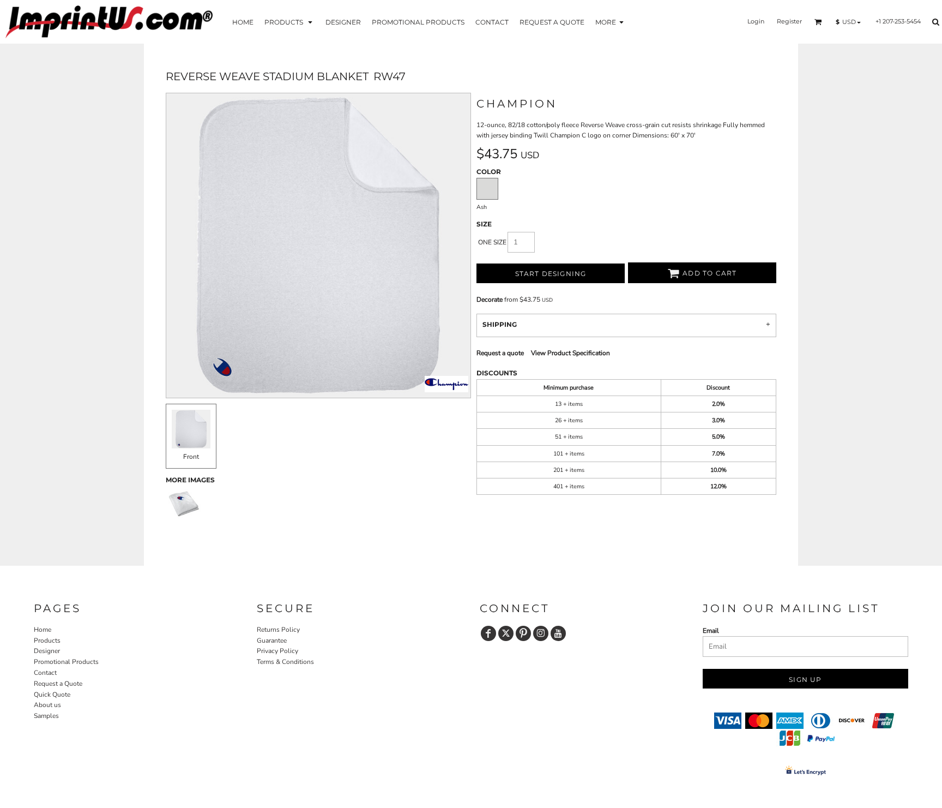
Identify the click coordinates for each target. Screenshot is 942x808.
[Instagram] (540, 633)
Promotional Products (66, 661)
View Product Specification (570, 353)
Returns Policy (278, 629)
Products (47, 640)
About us (47, 705)
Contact (45, 672)
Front (191, 456)
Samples (46, 715)
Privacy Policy (277, 651)
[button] (289, 21)
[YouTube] (558, 633)
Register (789, 21)
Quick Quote (52, 694)
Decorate (489, 299)
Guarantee (272, 640)
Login (755, 21)
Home (42, 629)
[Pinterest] (523, 633)
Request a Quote (58, 683)
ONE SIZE (492, 242)
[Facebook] (488, 633)
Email (711, 630)
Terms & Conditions (285, 661)
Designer (47, 651)
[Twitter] (506, 633)
